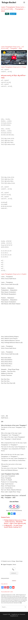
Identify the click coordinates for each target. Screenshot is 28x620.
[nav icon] (24, 2)
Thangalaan (9, 564)
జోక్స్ (7, 13)
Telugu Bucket (9, 2)
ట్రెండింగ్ (13, 13)
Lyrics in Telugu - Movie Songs (14, 561)
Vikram (14, 564)
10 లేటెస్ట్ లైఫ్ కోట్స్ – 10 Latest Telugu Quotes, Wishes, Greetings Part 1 (13, 526)
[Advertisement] (14, 31)
